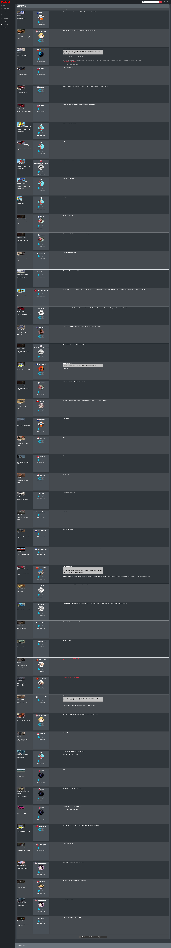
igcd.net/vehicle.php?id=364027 (71, 659)
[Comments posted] (42, 22)
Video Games (6, 8)
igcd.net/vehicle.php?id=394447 (71, 677)
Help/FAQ (5, 27)
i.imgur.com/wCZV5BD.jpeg (70, 61)
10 (101, 937)
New (4, 5)
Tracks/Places (6, 18)
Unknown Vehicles (7, 15)
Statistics (5, 21)
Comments (5, 24)
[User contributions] (39, 22)
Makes (4, 11)
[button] (164, 2)
